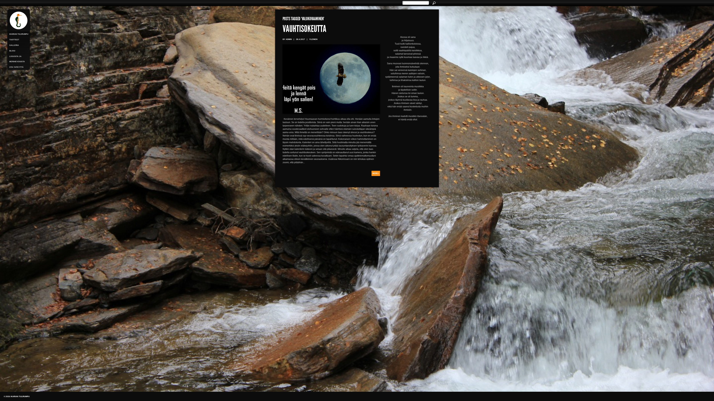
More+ (375, 173)
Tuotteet (14, 40)
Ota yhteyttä (16, 67)
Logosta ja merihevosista (17, 59)
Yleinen (313, 39)
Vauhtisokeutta (304, 29)
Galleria (14, 45)
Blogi (12, 51)
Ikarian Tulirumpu (18, 34)
